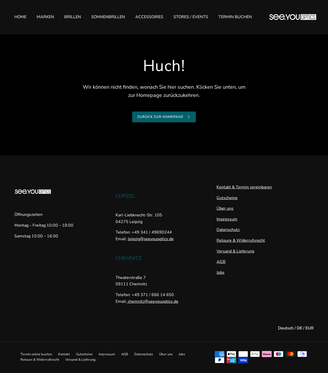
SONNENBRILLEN (108, 17)
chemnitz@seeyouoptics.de (152, 301)
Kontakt (64, 354)
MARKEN (45, 17)
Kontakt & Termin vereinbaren (244, 187)
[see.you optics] (293, 17)
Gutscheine (227, 198)
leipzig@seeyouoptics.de (151, 239)
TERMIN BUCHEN (235, 17)
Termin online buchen (36, 354)
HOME (20, 17)
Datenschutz (228, 230)
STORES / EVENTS (190, 17)
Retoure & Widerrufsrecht (241, 240)
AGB (221, 262)
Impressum (227, 219)
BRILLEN (72, 17)
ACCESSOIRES (149, 17)
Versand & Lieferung (235, 251)
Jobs (220, 272)
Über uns (225, 208)
